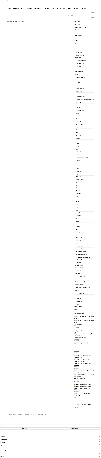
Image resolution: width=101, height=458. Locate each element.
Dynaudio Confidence (80, 268)
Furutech (78, 146)
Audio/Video (37, 8)
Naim (77, 185)
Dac (54, 8)
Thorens (78, 226)
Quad (77, 201)
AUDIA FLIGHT (80, 88)
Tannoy (77, 221)
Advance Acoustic (80, 77)
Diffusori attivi (79, 248)
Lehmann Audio (80, 163)
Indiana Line (79, 152)
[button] (1, 423)
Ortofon (78, 190)
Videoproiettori (78, 35)
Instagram (14, 417)
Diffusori (28, 8)
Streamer (78, 304)
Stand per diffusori (80, 276)
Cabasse (78, 107)
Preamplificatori (80, 66)
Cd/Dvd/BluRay (80, 293)
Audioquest (79, 93)
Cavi (77, 49)
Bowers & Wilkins (80, 96)
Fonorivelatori (79, 52)
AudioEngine (79, 91)
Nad (77, 182)
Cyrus (77, 129)
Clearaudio (78, 121)
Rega (77, 204)
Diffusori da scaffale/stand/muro (84, 257)
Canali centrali (79, 246)
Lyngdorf (78, 165)
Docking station (79, 265)
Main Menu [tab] (25, 428)
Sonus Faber (79, 213)
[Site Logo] (12, 3)
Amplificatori (17, 8)
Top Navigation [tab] (75, 428)
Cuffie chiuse (79, 240)
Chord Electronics (80, 116)
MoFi (77, 174)
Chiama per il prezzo (80, 232)
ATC (77, 85)
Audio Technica (79, 71)
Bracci (77, 46)
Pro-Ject (78, 196)
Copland (78, 127)
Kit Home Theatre (80, 260)
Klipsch (78, 160)
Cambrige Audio (80, 110)
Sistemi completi (79, 284)
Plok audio (78, 193)
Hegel (77, 149)
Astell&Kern (79, 82)
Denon (77, 132)
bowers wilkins (79, 102)
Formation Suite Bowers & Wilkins (85, 99)
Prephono (78, 69)
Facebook (8, 417)
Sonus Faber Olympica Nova (82, 287)
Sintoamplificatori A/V (80, 27)
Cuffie (59, 8)
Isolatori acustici (80, 55)
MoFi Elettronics (80, 177)
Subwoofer (78, 262)
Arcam (77, 80)
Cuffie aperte (79, 237)
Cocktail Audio (79, 124)
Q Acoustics (79, 199)
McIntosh (78, 171)
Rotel (77, 210)
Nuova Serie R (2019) (82, 157)
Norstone (78, 188)
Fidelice (78, 141)
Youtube (11, 417)
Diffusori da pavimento (81, 254)
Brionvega (78, 105)
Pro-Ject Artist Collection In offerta (83, 281)
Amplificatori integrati (81, 60)
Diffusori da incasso (81, 251)
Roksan (78, 207)
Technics (78, 224)
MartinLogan (78, 270)
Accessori (76, 8)
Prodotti (76, 40)
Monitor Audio (78, 279)
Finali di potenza (80, 63)
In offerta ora (77, 38)
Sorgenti (47, 8)
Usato (84, 8)
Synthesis (78, 215)
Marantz (78, 168)
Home (9, 8)
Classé (77, 118)
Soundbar (77, 30)
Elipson (78, 138)
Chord (77, 113)
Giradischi (78, 298)
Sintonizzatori (79, 301)
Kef (76, 154)
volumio (78, 229)
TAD (77, 218)
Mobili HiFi (66, 8)
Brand (76, 74)
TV (75, 32)
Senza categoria (78, 306)
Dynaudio (78, 135)
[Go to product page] (84, 319)
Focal (77, 143)
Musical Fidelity (80, 179)
